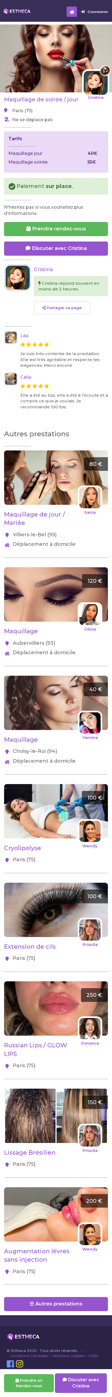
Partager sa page (64, 307)
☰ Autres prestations (56, 1304)
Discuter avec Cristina (58, 248)
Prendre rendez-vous (58, 229)
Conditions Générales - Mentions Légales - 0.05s (54, 1356)
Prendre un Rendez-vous (29, 1383)
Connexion (98, 12)
